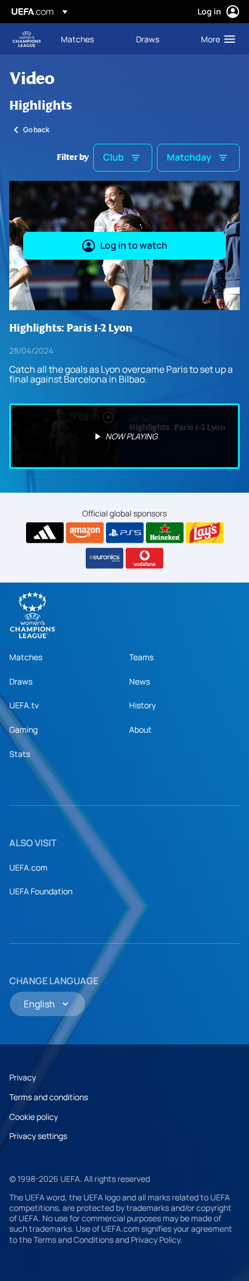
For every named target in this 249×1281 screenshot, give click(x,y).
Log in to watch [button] (133, 245)
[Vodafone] (144, 558)
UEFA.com (28, 867)
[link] (77, 39)
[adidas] (45, 532)
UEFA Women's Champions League (26, 39)
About (140, 729)
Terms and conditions (48, 1096)
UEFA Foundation (40, 891)
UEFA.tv (24, 705)
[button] (215, 39)
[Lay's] (205, 532)
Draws (20, 681)
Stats (19, 753)
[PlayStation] (125, 532)
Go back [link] (36, 129)
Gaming (23, 729)
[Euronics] (104, 558)
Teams (141, 657)
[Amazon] (85, 532)
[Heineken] (165, 532)
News (139, 681)
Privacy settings (38, 1135)
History (142, 705)
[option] (124, 436)
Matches (25, 657)
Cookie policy (33, 1116)
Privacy (22, 1077)
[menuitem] (88, 39)
